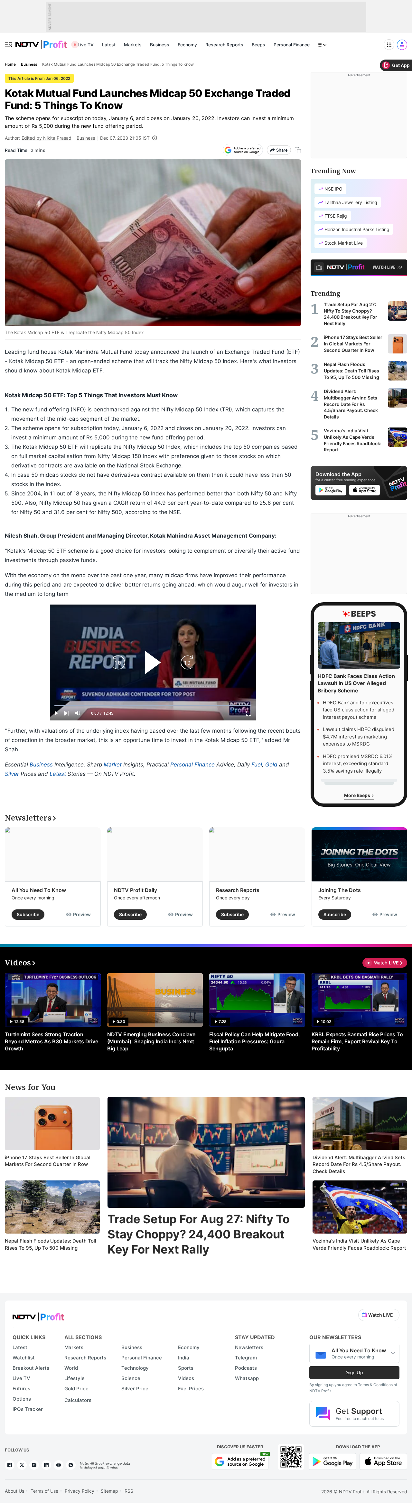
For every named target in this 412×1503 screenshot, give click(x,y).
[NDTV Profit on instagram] (34, 1465)
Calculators (77, 1400)
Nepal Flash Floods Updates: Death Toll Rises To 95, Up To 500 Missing (50, 1244)
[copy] (298, 150)
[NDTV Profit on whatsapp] (71, 1465)
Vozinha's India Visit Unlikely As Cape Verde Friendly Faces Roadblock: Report (359, 1244)
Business (159, 44)
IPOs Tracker (28, 1409)
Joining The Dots (339, 890)
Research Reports (224, 44)
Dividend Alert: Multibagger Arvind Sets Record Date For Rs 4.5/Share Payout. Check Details (359, 1164)
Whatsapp (247, 1378)
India (183, 1358)
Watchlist (24, 1358)
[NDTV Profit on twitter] (22, 1465)
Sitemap (109, 1491)
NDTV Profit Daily (135, 890)
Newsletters (249, 1347)
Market (113, 764)
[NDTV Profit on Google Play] (332, 1461)
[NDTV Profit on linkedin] (46, 1465)
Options (22, 1399)
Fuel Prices (191, 1389)
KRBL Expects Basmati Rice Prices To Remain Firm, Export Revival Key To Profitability (357, 1041)
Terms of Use (44, 1491)
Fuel (256, 764)
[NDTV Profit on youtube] (58, 1465)
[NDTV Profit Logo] (38, 1314)
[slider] (152, 705)
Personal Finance (292, 44)
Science (130, 1378)
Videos (186, 1378)
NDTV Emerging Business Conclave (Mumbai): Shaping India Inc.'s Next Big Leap (151, 1041)
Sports (185, 1368)
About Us (14, 1491)
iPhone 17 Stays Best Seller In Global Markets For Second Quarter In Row (47, 1161)
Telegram (246, 1358)
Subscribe (28, 914)
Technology (135, 1368)
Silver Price (134, 1389)
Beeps (258, 44)
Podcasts (246, 1368)
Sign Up (354, 1372)
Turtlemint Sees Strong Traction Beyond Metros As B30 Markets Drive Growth (51, 1041)
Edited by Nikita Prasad (46, 138)
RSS (129, 1491)
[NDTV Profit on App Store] (383, 1461)
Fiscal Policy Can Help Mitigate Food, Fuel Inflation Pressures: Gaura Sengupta (254, 1041)
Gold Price (76, 1389)
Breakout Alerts (31, 1368)
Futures (21, 1389)
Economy (187, 44)
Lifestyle (74, 1378)
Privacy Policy (79, 1491)
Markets (133, 44)
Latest (109, 44)
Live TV (86, 44)
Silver (12, 774)
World (71, 1368)
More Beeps (357, 795)
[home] (41, 41)
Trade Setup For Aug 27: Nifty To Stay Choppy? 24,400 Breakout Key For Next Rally (199, 1234)
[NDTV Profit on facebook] (9, 1465)
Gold (271, 764)
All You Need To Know (39, 890)
